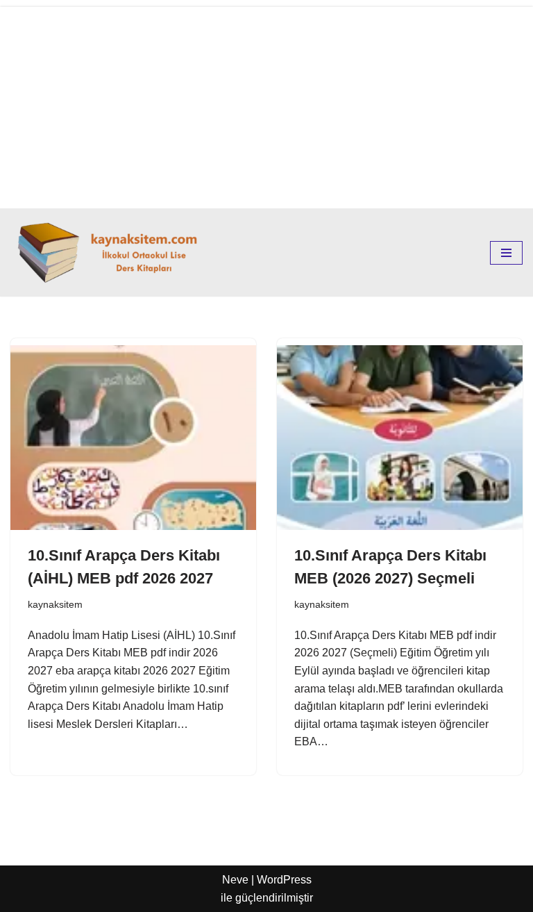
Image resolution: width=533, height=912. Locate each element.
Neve (235, 880)
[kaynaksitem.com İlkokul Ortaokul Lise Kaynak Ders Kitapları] (111, 252)
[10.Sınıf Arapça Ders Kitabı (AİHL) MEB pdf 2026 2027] (133, 437)
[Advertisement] (266, 104)
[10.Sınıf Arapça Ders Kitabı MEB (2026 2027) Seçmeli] (400, 437)
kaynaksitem (55, 604)
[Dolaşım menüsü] (506, 253)
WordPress (284, 880)
